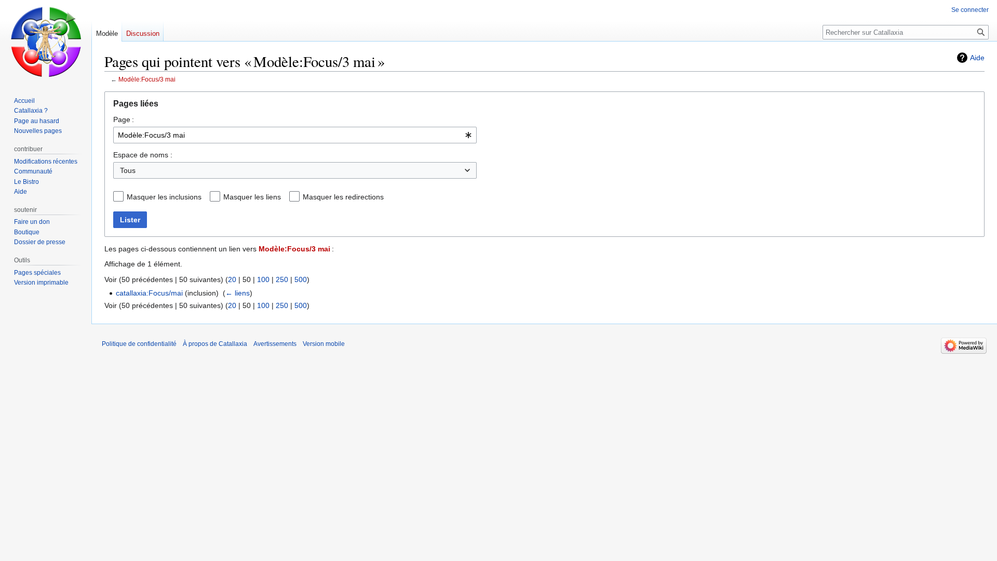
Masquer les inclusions (164, 197)
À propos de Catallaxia (215, 344)
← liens (237, 293)
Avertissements (275, 344)
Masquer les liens (252, 197)
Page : (123, 119)
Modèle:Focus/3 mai (147, 79)
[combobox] (295, 135)
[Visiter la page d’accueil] (45, 41)
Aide (977, 58)
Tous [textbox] (128, 170)
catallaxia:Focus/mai (149, 293)
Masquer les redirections (343, 197)
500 (300, 279)
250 (282, 279)
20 (232, 279)
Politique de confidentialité (139, 344)
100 (263, 279)
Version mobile (324, 344)
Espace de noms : (142, 155)
